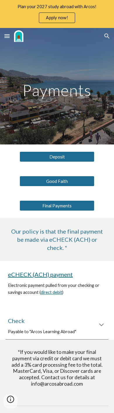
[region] (57, 14)
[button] (7, 36)
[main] (57, 90)
